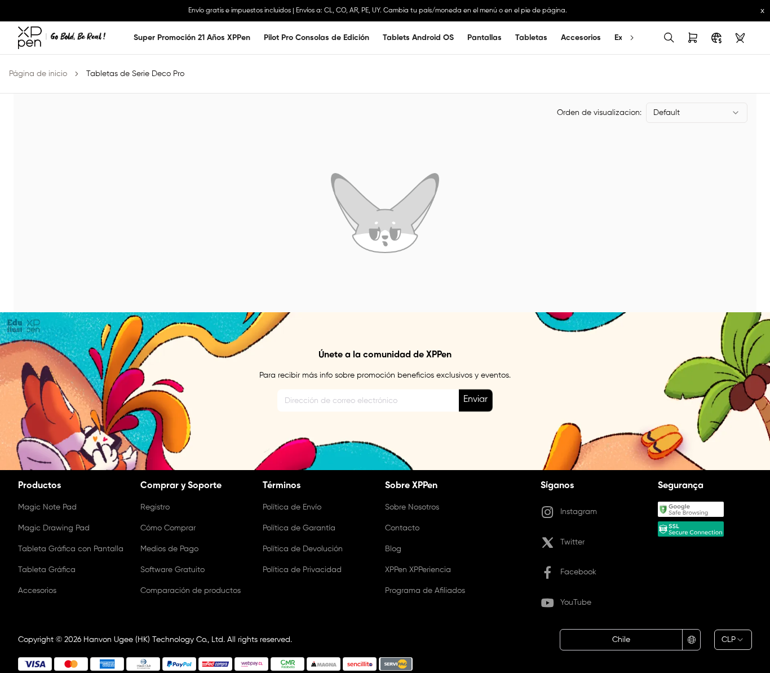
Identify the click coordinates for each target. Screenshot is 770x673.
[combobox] (696, 113)
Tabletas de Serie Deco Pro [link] (135, 74)
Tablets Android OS (418, 38)
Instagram (578, 512)
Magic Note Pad (47, 507)
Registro (155, 507)
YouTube (575, 602)
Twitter (572, 542)
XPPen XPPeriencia (418, 570)
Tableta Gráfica (47, 570)
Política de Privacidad (302, 570)
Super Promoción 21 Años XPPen (192, 38)
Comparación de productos (190, 591)
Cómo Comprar (168, 528)
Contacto (402, 528)
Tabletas (531, 38)
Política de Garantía (299, 528)
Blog (393, 549)
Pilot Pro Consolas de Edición (316, 38)
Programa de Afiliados (425, 591)
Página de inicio (38, 74)
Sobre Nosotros (412, 507)
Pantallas (484, 38)
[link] (61, 37)
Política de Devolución (303, 549)
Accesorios (581, 38)
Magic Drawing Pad (54, 528)
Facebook (578, 572)
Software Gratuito (172, 570)
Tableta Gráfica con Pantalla (70, 549)
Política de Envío (292, 507)
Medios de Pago (169, 549)
